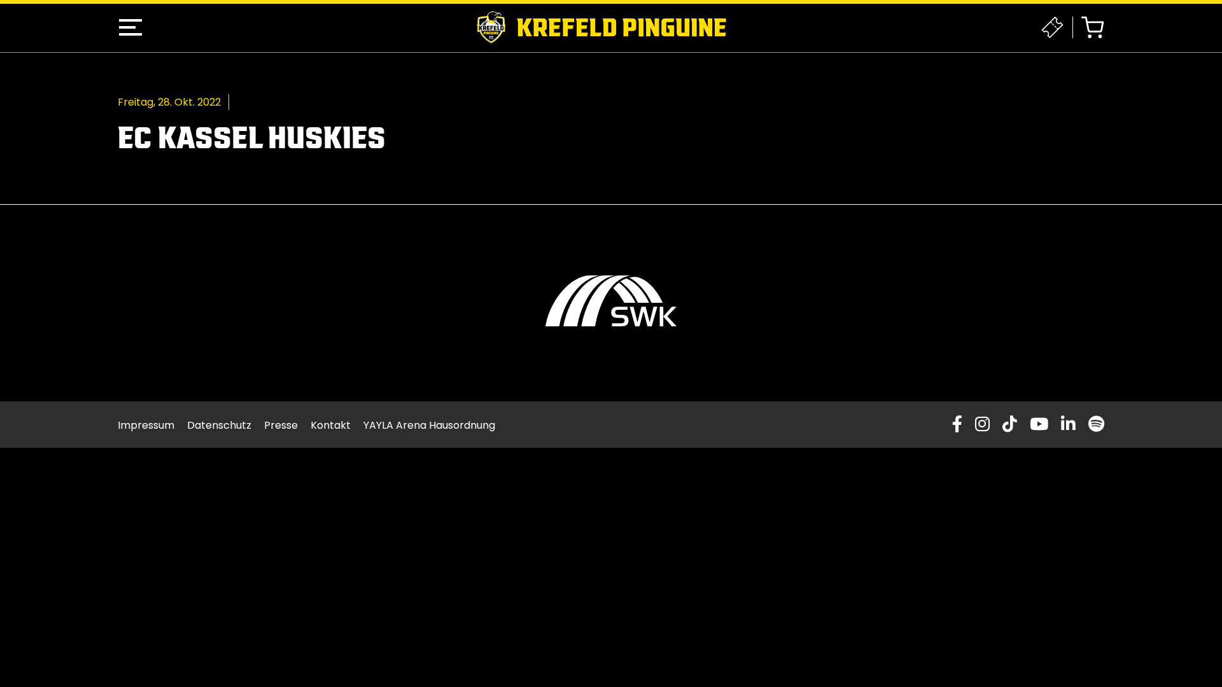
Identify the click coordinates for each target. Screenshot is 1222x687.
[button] (130, 27)
